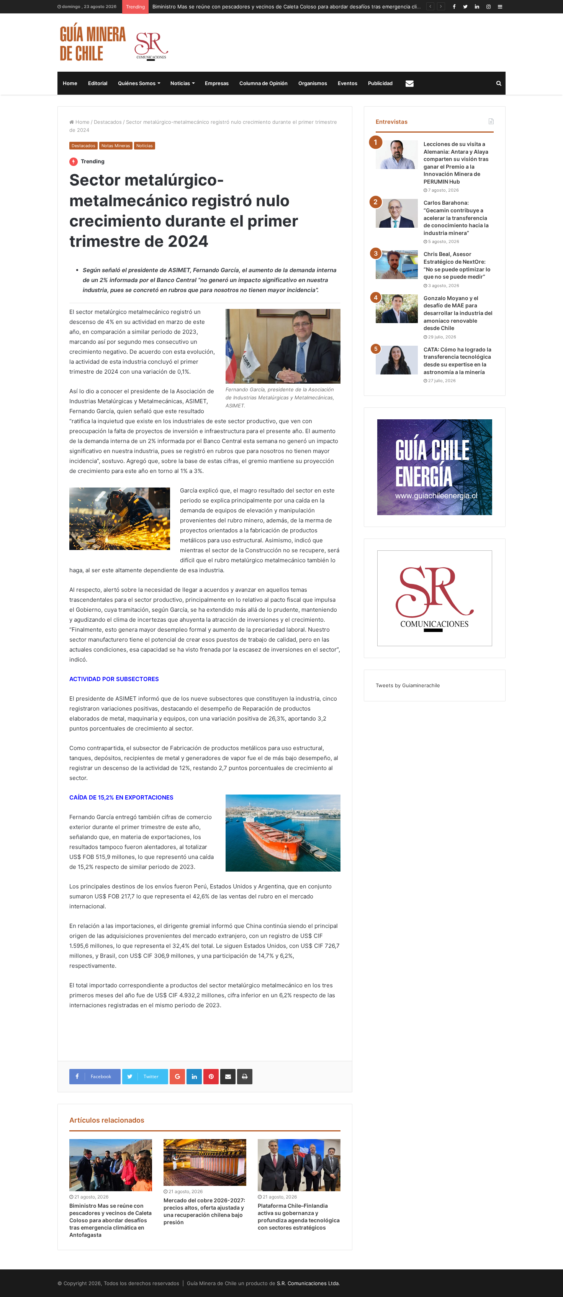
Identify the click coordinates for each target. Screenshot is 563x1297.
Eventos (347, 83)
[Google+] (177, 1076)
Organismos (312, 83)
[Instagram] (488, 6)
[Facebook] (454, 6)
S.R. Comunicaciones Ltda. (308, 1283)
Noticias (180, 83)
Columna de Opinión (263, 83)
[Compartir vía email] (228, 1076)
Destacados (108, 122)
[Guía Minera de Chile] (113, 42)
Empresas (217, 83)
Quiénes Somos (136, 83)
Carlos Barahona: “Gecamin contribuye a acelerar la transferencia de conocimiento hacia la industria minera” (456, 217)
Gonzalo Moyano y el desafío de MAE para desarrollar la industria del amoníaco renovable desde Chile (458, 313)
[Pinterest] (211, 1076)
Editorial (97, 83)
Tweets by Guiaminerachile (408, 685)
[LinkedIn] (477, 6)
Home (70, 83)
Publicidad (380, 83)
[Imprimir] (244, 1076)
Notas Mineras (115, 145)
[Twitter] (465, 6)
